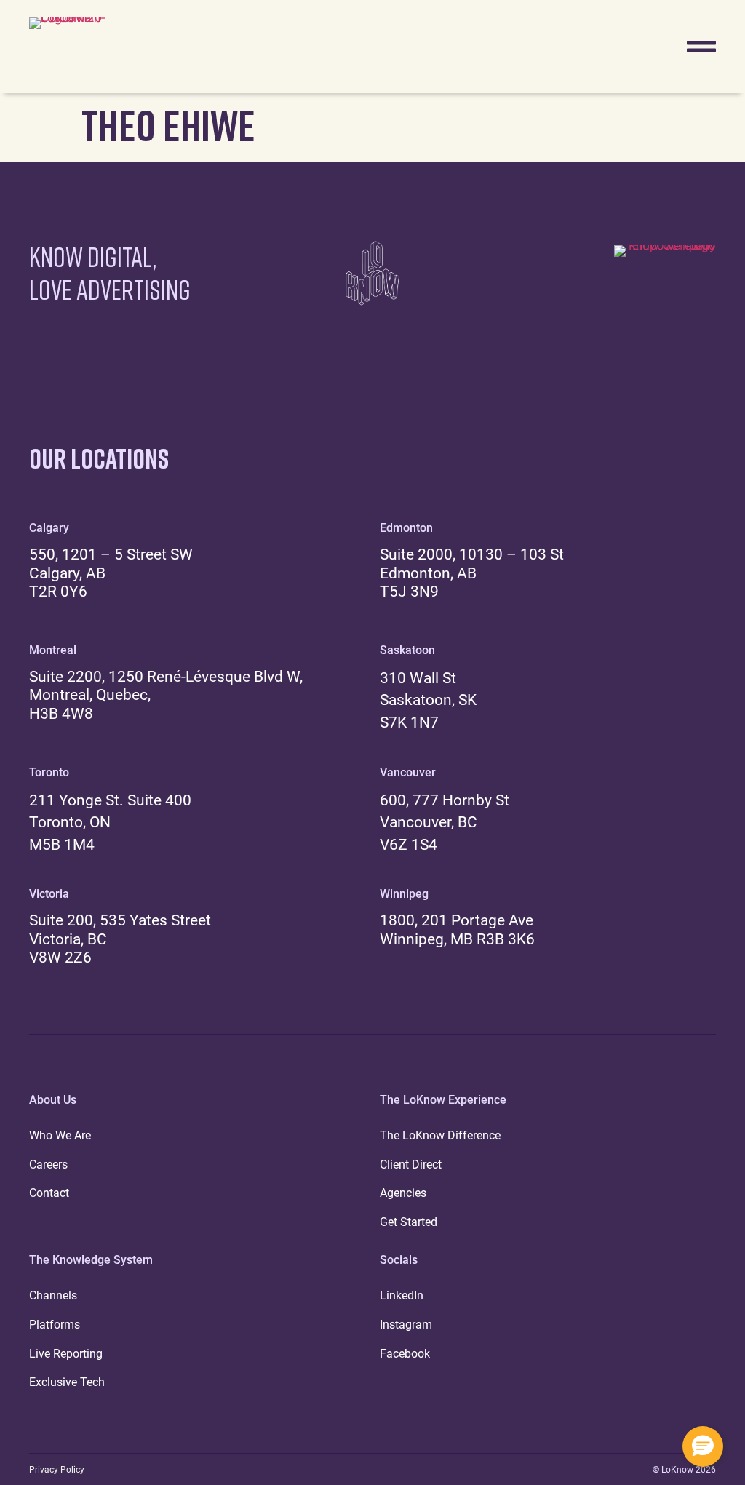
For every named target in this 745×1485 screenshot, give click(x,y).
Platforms (54, 1324)
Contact (49, 1193)
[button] (702, 1446)
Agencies (403, 1193)
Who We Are (60, 1135)
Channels (53, 1295)
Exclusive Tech (67, 1382)
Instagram (406, 1324)
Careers (48, 1164)
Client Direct (411, 1164)
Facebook (405, 1354)
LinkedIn (401, 1295)
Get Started (408, 1222)
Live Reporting (66, 1354)
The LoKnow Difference (440, 1135)
